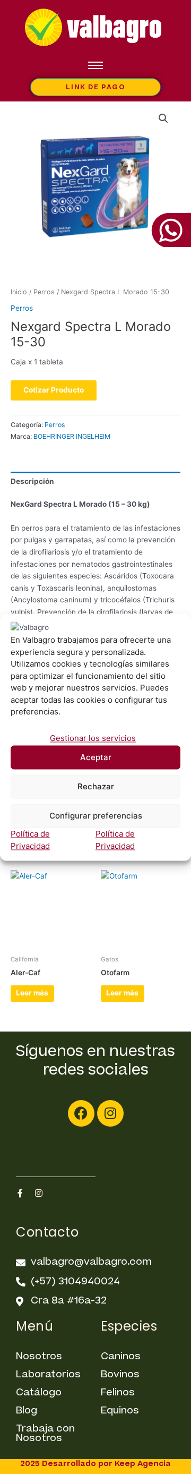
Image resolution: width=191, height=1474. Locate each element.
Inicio (19, 292)
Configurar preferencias (95, 816)
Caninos (121, 1356)
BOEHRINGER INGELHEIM (71, 436)
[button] (163, 118)
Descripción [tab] (32, 481)
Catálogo (39, 1392)
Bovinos (120, 1374)
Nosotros (39, 1356)
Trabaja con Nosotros (45, 1433)
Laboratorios (48, 1374)
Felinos (118, 1392)
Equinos (120, 1410)
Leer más (32, 993)
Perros (44, 292)
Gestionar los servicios (93, 738)
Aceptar (95, 757)
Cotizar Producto (53, 390)
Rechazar (95, 786)
